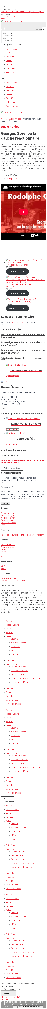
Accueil (4, 119)
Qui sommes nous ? (9, 513)
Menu (3, 19)
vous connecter (19, 322)
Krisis (3, 549)
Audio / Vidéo (12, 72)
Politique (10, 53)
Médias (14, 650)
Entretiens (10, 68)
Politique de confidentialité (32, 1007)
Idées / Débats (12, 49)
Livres (3, 552)
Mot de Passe (7, 986)
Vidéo (3, 566)
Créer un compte (8, 999)
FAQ (3, 525)
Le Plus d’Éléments (19, 667)
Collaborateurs (7, 520)
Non (19, 1007)
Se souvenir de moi (12, 989)
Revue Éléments (8, 544)
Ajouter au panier (17, 271)
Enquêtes (10, 692)
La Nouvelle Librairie (10, 578)
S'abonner (5, 557)
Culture (9, 60)
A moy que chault (18, 643)
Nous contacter (8, 518)
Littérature (15, 646)
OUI (15, 1007)
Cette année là (17, 674)
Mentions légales (8, 515)
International (11, 57)
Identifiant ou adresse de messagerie (17, 984)
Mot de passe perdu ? (10, 997)
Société (9, 64)
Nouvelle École (7, 547)
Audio (3, 568)
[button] (23, 78)
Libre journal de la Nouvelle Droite (25, 678)
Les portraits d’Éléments (21, 682)
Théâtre (14, 654)
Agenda (9, 696)
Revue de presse (8, 522)
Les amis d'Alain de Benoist (13, 581)
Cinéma (14, 639)
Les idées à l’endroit (19, 670)
